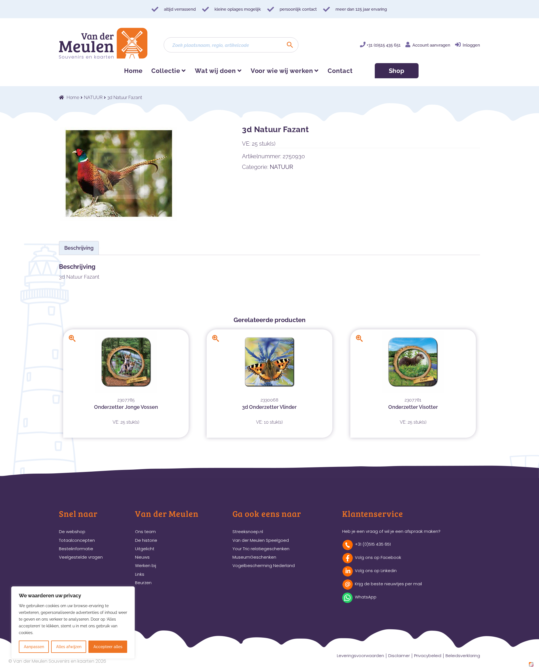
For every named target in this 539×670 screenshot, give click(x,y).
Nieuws (142, 557)
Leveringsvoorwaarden (360, 655)
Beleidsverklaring (463, 655)
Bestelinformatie (76, 549)
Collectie (165, 70)
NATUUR (93, 97)
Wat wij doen (215, 70)
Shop (397, 70)
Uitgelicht (144, 549)
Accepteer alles (107, 646)
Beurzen (143, 583)
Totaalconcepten (77, 540)
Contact (340, 70)
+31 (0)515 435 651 (384, 45)
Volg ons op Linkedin (376, 570)
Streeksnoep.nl (247, 531)
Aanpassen (34, 646)
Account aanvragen (431, 45)
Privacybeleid (427, 655)
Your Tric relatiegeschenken (260, 549)
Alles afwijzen (68, 646)
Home (133, 70)
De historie (146, 540)
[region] (73, 622)
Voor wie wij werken (282, 70)
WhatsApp (365, 597)
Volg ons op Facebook (378, 557)
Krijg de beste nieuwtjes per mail (388, 584)
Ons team (145, 531)
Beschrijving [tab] (78, 248)
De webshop (72, 531)
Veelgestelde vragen (81, 557)
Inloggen (471, 45)
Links (139, 574)
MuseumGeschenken (254, 557)
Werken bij (145, 565)
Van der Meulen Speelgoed (260, 540)
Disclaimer (399, 655)
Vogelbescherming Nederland (263, 565)
